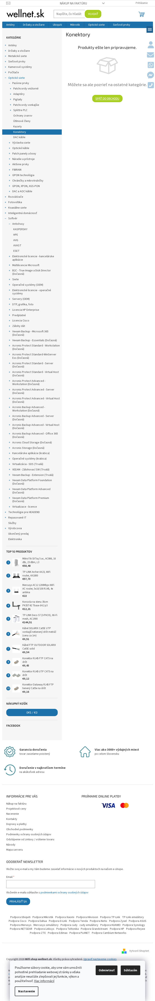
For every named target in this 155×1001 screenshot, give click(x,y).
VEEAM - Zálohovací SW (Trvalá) (30, 470)
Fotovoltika (15, 202)
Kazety (17, 127)
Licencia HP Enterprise (25, 310)
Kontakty (11, 819)
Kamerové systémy (20, 67)
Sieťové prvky (16, 62)
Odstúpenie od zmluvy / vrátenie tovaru (30, 839)
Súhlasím (130, 970)
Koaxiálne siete (17, 208)
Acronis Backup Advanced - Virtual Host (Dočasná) (35, 426)
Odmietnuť (106, 970)
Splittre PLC (20, 110)
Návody (10, 845)
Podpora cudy (69, 925)
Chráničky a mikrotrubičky (27, 181)
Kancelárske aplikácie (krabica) (31, 453)
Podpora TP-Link (110, 917)
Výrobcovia (15, 528)
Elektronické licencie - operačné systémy (31, 292)
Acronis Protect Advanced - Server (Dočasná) (33, 391)
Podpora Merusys (20, 925)
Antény (12, 45)
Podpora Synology (134, 925)
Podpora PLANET (79, 933)
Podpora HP (117, 929)
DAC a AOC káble (22, 191)
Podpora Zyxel (118, 921)
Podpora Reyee (135, 929)
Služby (12, 523)
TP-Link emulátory (133, 917)
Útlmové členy (21, 121)
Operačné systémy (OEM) (27, 285)
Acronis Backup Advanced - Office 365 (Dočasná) (35, 435)
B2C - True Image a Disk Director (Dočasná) (31, 272)
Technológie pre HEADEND (24, 512)
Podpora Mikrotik (42, 917)
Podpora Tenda (78, 921)
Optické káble (20, 148)
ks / (31, 712)
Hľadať (93, 14)
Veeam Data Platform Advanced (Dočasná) (31, 491)
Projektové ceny (16, 809)
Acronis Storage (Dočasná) (28, 448)
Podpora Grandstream (94, 929)
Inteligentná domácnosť (22, 213)
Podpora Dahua (37, 921)
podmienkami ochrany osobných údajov (64, 893)
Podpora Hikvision (87, 917)
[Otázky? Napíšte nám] (150, 55)
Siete (15, 279)
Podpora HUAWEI (110, 925)
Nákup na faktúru (73, 3)
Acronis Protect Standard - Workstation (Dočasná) (36, 347)
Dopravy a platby (16, 824)
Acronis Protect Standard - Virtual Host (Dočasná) (35, 374)
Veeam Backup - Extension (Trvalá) (32, 475)
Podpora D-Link (58, 921)
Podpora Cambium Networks (109, 933)
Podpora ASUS (137, 921)
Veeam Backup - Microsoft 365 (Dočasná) (30, 333)
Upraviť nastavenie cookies (100, 959)
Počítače (13, 72)
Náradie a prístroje (23, 159)
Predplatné (19, 315)
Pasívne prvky (20, 83)
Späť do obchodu (107, 98)
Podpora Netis (98, 921)
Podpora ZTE (38, 933)
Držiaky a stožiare (19, 51)
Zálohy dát (18, 326)
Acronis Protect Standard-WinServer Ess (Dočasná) (34, 356)
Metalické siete (17, 56)
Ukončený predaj (18, 534)
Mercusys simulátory (46, 925)
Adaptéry (19, 94)
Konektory (19, 132)
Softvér (12, 218)
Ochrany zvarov (22, 116)
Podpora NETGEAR (21, 929)
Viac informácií (44, 981)
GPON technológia (23, 175)
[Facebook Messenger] (150, 75)
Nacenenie (12, 814)
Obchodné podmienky (19, 829)
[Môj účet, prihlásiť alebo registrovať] (151, 45)
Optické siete (16, 78)
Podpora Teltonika (67, 929)
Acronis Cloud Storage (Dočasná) (32, 443)
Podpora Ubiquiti (20, 917)
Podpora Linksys (44, 929)
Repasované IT (17, 518)
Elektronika (15, 539)
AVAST (17, 245)
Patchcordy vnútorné (26, 89)
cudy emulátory (89, 925)
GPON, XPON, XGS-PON (26, 186)
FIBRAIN (16, 170)
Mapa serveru (14, 850)
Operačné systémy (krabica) (29, 459)
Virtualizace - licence (24, 507)
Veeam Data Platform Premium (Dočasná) (30, 500)
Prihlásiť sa (18, 901)
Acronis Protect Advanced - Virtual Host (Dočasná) (36, 400)
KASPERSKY (20, 229)
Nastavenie (26, 991)
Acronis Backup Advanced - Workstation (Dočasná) (28, 409)
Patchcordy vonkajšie (26, 105)
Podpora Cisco (17, 921)
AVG (15, 240)
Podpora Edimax (57, 933)
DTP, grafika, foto (23, 304)
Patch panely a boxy (24, 154)
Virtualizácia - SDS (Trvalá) (27, 464)
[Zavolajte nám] (151, 85)
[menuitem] (10, 25)
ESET (16, 251)
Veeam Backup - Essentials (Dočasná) (34, 340)
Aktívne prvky (20, 164)
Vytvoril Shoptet (139, 951)
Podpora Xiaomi (64, 917)
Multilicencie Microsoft (25, 265)
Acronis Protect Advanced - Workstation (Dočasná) (28, 382)
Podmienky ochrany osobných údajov (28, 834)
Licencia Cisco (20, 321)
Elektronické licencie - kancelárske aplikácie (33, 258)
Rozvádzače (15, 197)
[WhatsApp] (151, 65)
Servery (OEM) (21, 299)
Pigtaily (17, 100)
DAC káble (19, 137)
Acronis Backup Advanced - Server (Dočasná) (33, 418)
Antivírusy (18, 224)
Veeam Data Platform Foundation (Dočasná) (32, 482)
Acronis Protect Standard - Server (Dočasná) (32, 365)
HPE (15, 235)
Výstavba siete (21, 143)
